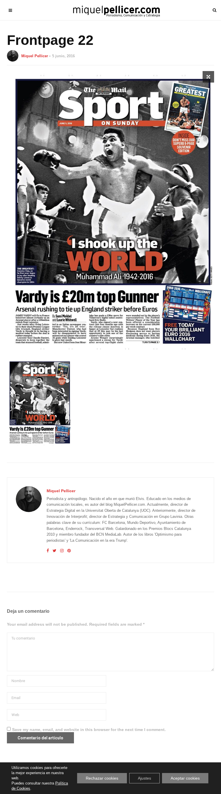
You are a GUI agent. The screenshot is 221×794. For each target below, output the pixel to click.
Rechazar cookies (102, 778)
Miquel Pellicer (34, 56)
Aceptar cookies (185, 778)
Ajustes (144, 778)
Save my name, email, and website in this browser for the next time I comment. (89, 729)
